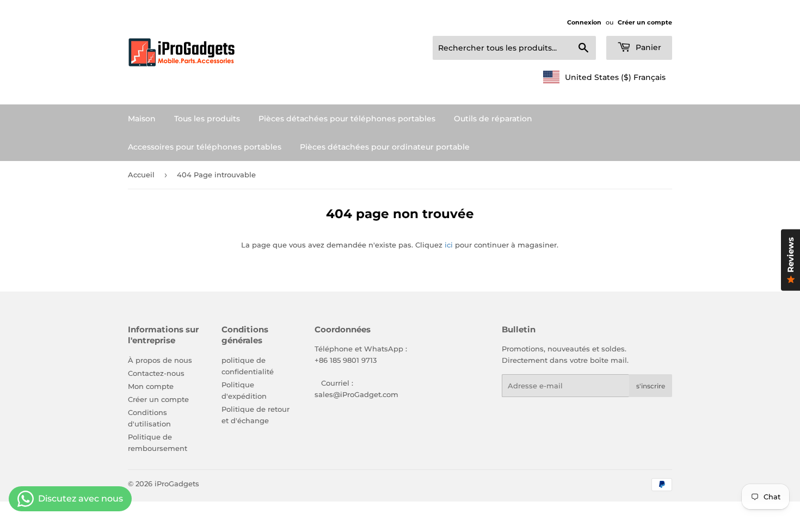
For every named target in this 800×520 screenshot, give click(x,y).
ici (449, 244)
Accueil (141, 174)
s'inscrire (650, 386)
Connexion (584, 22)
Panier (647, 47)
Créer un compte (645, 22)
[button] (604, 77)
